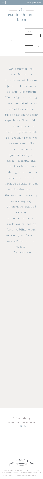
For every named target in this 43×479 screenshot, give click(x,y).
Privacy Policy (7, 475)
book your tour (34, 2)
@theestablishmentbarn (21, 422)
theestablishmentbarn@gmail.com (27, 472)
